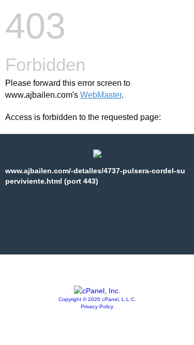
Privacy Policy (97, 306)
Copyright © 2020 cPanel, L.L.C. (97, 299)
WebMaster (101, 95)
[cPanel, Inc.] (97, 291)
